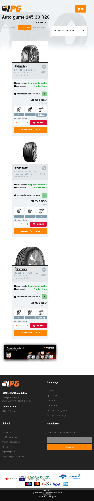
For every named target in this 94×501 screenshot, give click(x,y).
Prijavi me (70, 447)
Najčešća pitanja (9, 451)
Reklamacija (7, 446)
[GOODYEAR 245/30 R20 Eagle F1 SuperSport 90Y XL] (30, 153)
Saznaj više (52, 497)
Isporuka (51, 400)
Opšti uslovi (52, 395)
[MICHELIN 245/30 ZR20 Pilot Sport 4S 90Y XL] (30, 255)
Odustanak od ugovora (57, 410)
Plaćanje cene (8, 432)
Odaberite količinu (20, 119)
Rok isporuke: (21, 86)
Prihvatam (41, 497)
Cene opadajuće (10, 27)
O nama (50, 390)
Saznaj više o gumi (30, 130)
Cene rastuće (24, 27)
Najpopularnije (39, 27)
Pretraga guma (66, 31)
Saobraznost (52, 405)
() (82, 9)
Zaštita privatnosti (10, 437)
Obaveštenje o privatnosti (13, 456)
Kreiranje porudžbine (11, 442)
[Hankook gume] (30, 352)
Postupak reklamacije (56, 415)
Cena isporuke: (22, 83)
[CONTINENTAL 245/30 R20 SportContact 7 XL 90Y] (30, 52)
